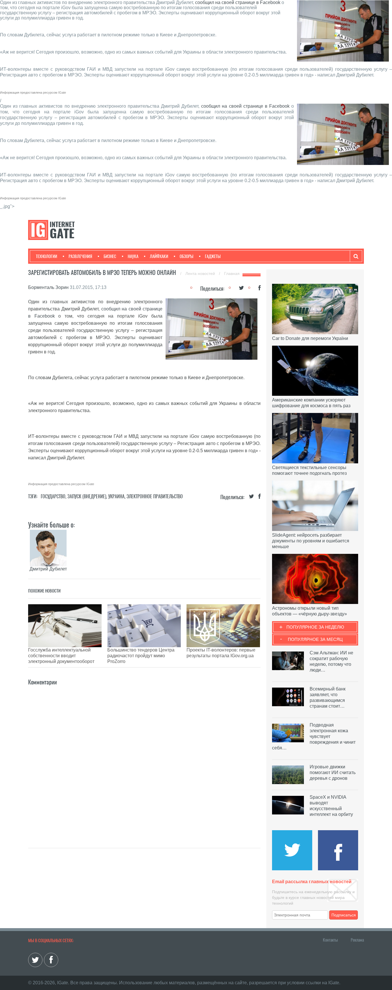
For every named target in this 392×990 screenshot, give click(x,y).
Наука (133, 256)
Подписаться (343, 915)
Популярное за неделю (315, 627)
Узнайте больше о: (51, 524)
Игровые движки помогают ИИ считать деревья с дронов (333, 772)
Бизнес (110, 256)
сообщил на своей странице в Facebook (237, 2)
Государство (53, 496)
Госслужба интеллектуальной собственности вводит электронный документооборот (61, 655)
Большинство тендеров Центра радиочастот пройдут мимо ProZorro (140, 655)
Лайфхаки (159, 256)
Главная (232, 273)
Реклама (357, 940)
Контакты (330, 940)
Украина (116, 496)
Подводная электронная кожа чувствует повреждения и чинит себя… (314, 736)
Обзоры (186, 256)
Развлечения (80, 256)
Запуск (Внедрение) (86, 496)
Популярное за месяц (315, 639)
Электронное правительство (155, 496)
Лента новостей (200, 273)
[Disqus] (144, 758)
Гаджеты (213, 256)
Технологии (46, 256)
